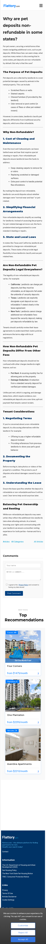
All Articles (38, 542)
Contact (5, 852)
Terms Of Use (7, 893)
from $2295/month (17, 722)
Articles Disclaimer (9, 897)
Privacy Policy (23, 585)
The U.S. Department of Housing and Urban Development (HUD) (18, 866)
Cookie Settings (8, 900)
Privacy (5, 890)
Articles (6, 542)
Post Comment (14, 593)
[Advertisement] (23, 803)
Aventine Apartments (19, 764)
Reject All (23, 932)
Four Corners (14, 666)
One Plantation (15, 715)
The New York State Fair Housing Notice (17, 873)
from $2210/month (17, 771)
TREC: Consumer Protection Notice (15, 877)
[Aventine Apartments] (23, 760)
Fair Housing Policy (9, 870)
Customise (23, 925)
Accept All (23, 939)
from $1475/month (17, 673)
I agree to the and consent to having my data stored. (23, 586)
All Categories (17, 542)
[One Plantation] (23, 711)
